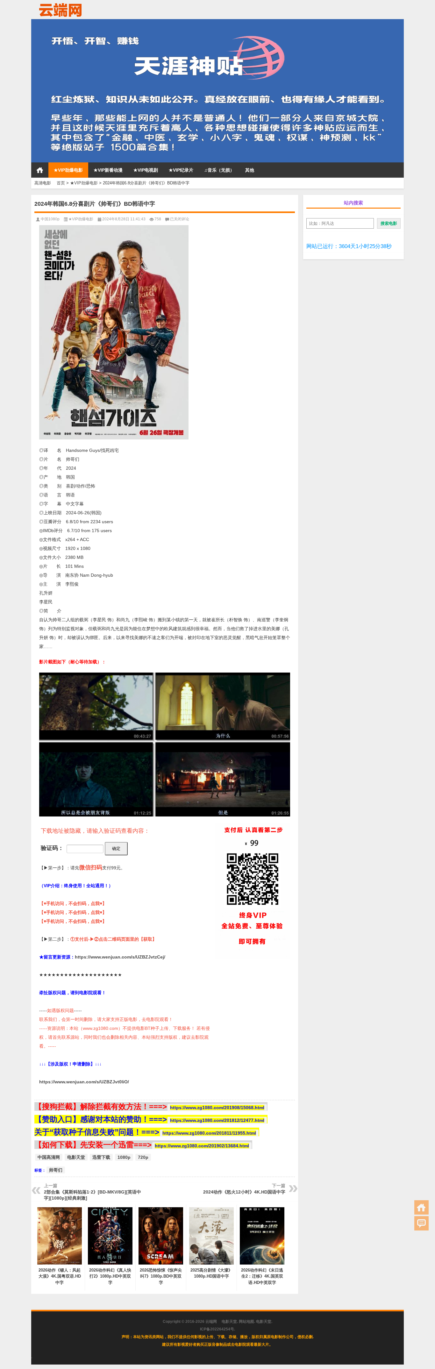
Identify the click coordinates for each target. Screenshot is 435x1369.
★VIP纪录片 (181, 170)
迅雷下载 (101, 1157)
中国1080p (50, 219)
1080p (124, 1157)
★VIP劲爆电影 (68, 170)
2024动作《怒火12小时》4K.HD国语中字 (244, 1191)
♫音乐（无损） (219, 170)
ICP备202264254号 (217, 1329)
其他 (249, 170)
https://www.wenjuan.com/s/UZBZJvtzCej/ (120, 956)
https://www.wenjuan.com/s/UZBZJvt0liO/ (84, 1081)
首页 (39, 170)
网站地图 (246, 1321)
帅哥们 (55, 1170)
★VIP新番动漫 (108, 170)
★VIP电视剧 (145, 170)
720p (143, 1157)
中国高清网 (49, 1157)
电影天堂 (76, 1157)
